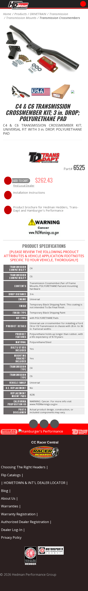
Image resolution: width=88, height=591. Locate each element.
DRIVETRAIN (38, 14)
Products (20, 14)
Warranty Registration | (19, 514)
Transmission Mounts (21, 18)
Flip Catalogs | (12, 475)
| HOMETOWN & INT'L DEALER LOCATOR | (34, 483)
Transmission (58, 14)
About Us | (9, 498)
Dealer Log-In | (13, 530)
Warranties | (11, 506)
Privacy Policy (11, 537)
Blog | (6, 490)
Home (7, 14)
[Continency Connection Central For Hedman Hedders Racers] (44, 451)
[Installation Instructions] (44, 227)
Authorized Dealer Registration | (26, 522)
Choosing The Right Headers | (24, 467)
